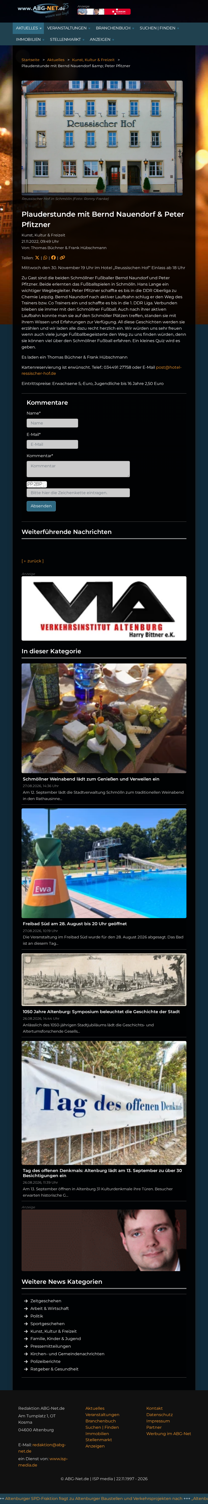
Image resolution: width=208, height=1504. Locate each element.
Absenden (41, 506)
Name (34, 413)
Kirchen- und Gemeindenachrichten (67, 1353)
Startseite (31, 60)
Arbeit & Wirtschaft (49, 1308)
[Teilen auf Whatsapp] (45, 257)
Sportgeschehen (47, 1323)
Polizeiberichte (45, 1361)
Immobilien (97, 1433)
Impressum (158, 1421)
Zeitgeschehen (45, 1300)
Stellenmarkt (98, 1439)
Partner (154, 1427)
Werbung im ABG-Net (168, 1433)
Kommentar (40, 455)
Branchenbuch (100, 1421)
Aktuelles (55, 60)
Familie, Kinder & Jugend (55, 1338)
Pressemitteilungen (50, 1346)
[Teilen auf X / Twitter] (37, 257)
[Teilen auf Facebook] (53, 257)
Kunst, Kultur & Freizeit (93, 60)
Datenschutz (159, 1414)
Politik (36, 1316)
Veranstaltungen (102, 1414)
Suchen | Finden (102, 1427)
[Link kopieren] (62, 257)
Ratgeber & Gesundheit (54, 1369)
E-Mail (34, 434)
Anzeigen (95, 1446)
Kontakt (154, 1408)
